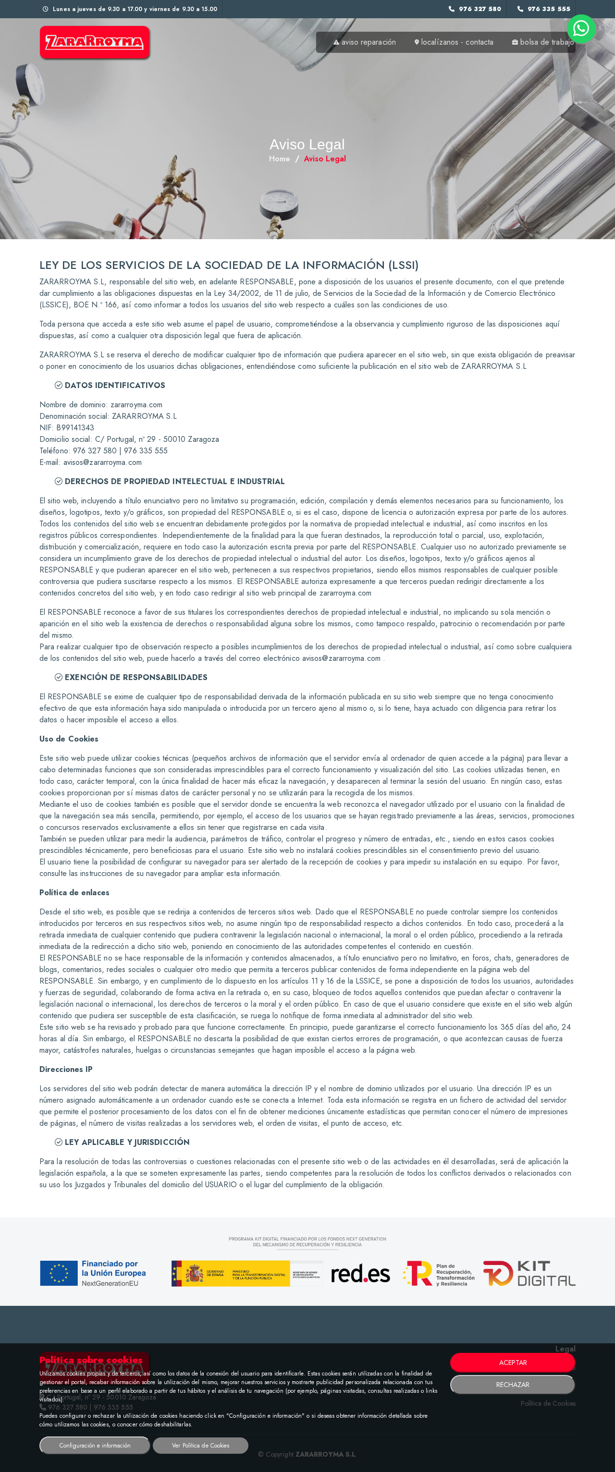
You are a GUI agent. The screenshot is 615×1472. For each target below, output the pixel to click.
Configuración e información (95, 1445)
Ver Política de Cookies (200, 1445)
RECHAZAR (512, 1384)
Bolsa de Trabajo (547, 42)
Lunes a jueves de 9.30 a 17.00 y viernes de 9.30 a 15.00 (134, 9)
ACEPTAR (513, 1362)
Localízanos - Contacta (457, 42)
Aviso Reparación (369, 42)
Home (279, 158)
